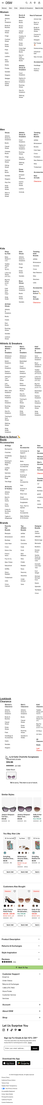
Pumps (7, 68)
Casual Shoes (7, 32)
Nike (35, 164)
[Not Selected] (19, 852)
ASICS (23, 537)
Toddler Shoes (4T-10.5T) (7, 266)
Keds (22, 547)
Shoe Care (23, 494)
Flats (6, 50)
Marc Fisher (8, 562)
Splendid (37, 586)
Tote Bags (8, 481)
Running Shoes (21, 86)
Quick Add (10, 872)
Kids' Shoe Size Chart (6, 291)
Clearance (37, 181)
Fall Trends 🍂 (37, 44)
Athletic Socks (7, 493)
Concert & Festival (37, 35)
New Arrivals (38, 57)
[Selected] (5, 852)
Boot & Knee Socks (7, 499)
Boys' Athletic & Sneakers (38, 365)
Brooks (36, 147)
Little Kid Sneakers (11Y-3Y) (38, 378)
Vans (22, 584)
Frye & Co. (8, 559)
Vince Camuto (7, 585)
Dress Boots (21, 44)
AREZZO (37, 536)
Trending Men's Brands (37, 134)
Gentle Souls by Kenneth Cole (37, 558)
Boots (7, 143)
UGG (34, 283)
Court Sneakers (22, 74)
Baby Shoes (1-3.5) (8, 259)
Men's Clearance (24, 705)
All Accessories (24, 446)
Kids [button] (15, 8)
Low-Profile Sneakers (8, 385)
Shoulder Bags (8, 477)
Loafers (7, 56)
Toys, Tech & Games (24, 507)
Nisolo (37, 583)
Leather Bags (7, 469)
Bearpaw (8, 533)
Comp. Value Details (7, 1094)
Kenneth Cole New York (38, 566)
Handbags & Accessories (9, 737)
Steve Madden (7, 573)
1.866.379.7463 (8, 987)
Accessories (38, 172)
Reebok (23, 565)
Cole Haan (37, 150)
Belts (22, 461)
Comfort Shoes (7, 40)
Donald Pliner (37, 551)
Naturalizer (8, 565)
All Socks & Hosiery (8, 487)
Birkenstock (38, 143)
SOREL (7, 569)
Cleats (7, 320)
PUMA (23, 562)
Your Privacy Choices (11, 1088)
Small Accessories (24, 498)
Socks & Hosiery (36, 69)
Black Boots (21, 21)
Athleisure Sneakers (8, 357)
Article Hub (37, 19)
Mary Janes (7, 61)
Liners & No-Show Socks (8, 511)
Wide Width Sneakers (8, 430)
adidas (36, 140)
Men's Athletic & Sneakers (23, 349)
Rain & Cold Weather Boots (21, 58)
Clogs (6, 36)
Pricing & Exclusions (7, 1097)
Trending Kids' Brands (36, 253)
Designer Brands (38, 527)
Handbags (37, 65)
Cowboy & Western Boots (22, 38)
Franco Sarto (7, 554)
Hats (21, 485)
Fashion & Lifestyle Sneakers (22, 80)
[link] (8, 816)
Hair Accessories (24, 481)
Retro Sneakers (8, 402)
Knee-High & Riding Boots (22, 50)
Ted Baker (38, 590)
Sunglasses (24, 502)
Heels (6, 53)
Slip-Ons (7, 182)
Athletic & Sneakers (8, 20)
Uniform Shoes (7, 338)
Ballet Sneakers (8, 362)
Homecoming (38, 48)
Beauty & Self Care (23, 457)
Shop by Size (7, 252)
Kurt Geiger (37, 572)
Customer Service (9, 995)
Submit (35, 1048)
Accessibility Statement (8, 1091)
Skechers (36, 279)
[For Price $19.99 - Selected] (11, 775)
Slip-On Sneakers (22, 91)
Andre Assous (37, 532)
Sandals (7, 72)
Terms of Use (5, 1083)
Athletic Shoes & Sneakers (22, 67)
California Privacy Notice (8, 1080)
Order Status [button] (7, 980)
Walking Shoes (21, 96)
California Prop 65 (7, 1099)
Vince (37, 593)
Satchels (7, 473)
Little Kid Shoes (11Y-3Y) (8, 274)
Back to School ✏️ (37, 292)
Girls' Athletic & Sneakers (38, 358)
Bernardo (38, 543)
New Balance (38, 160)
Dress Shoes (7, 45)
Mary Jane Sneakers (8, 391)
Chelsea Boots (7, 152)
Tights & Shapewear (8, 517)
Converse (36, 266)
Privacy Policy (5, 1077)
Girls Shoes (21, 252)
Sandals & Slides (24, 737)
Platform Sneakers (8, 397)
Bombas (7, 540)
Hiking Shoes (7, 166)
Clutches (8, 452)
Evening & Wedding (23, 476)
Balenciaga (38, 540)
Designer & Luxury (23, 471)
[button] (15, 838)
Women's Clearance (8, 705)
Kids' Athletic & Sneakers (38, 349)
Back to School (36, 23)
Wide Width (7, 298)
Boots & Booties (7, 26)
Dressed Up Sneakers (22, 176)
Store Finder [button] (7, 991)
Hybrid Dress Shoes (21, 183)
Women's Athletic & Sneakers (8, 349)
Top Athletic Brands (23, 528)
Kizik (22, 550)
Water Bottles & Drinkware (24, 517)
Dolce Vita (8, 550)
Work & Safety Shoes (7, 83)
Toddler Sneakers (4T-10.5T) (38, 371)
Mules (7, 65)
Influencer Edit (37, 52)
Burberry (37, 547)
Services (5, 998)
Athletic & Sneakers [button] (26, 8)
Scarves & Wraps (23, 489)
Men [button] (10, 8)
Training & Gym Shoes (8, 418)
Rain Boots (7, 171)
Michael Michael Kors (37, 578)
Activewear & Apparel (24, 452)
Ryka (22, 569)
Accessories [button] (38, 62)
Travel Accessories (24, 512)
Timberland (37, 167)
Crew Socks (7, 505)
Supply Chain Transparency (9, 1086)
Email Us (5, 977)
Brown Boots (21, 27)
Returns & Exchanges (10, 984)
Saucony (23, 572)
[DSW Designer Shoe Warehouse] (9, 2)
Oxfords (21, 192)
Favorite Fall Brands (8, 528)
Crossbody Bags (8, 457)
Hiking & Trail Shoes (7, 378)
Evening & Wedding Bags (8, 462)
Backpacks (8, 449)
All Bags (8, 445)
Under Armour (23, 580)
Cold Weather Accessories (24, 465)
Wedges (7, 78)
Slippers (7, 75)
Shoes (7, 15)
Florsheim (37, 157)
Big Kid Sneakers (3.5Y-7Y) (38, 385)
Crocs (36, 153)
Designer (37, 40)
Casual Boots (21, 32)
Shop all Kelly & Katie (13, 759)
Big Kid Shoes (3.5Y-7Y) (7, 282)
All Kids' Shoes (8, 305)
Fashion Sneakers (8, 372)
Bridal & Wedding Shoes (36, 29)
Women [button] (4, 8)
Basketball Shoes (23, 362)
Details (30, 1042)
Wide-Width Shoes (7, 187)
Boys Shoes (21, 282)
